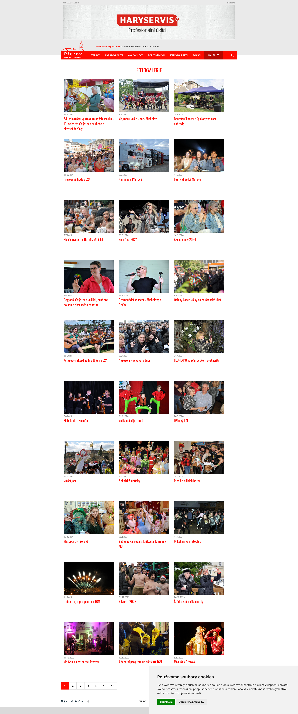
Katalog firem (114, 55)
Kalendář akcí (179, 55)
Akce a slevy (135, 55)
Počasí (197, 55)
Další (211, 55)
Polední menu (156, 55)
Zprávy (95, 55)
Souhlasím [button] (166, 701)
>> (112, 685)
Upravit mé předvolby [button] (191, 701)
